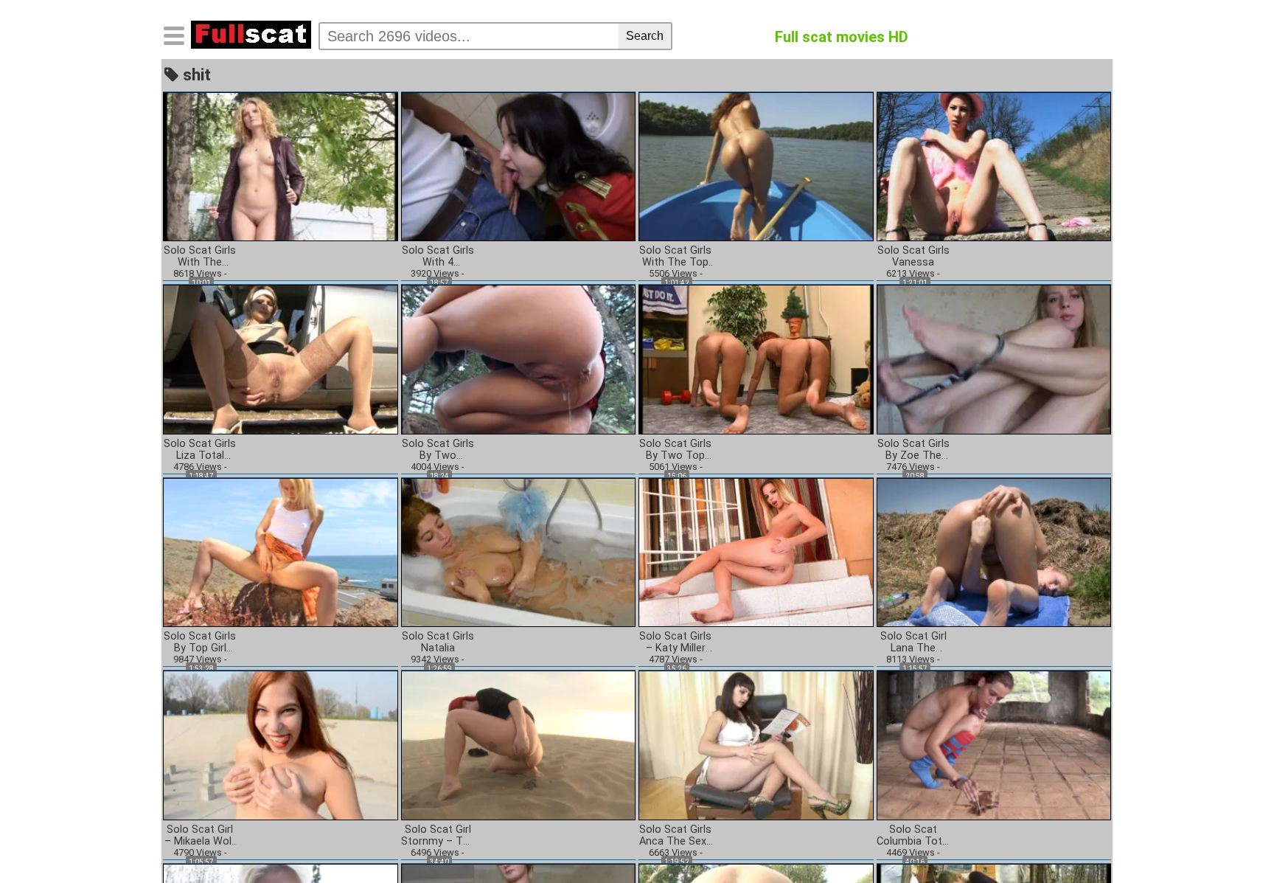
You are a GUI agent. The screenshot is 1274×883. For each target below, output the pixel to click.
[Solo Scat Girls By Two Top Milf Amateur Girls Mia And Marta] (756, 359)
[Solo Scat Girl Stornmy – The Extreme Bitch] (518, 745)
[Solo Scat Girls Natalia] (518, 551)
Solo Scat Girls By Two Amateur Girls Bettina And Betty (438, 450)
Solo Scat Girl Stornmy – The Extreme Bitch (438, 836)
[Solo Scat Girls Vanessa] (994, 166)
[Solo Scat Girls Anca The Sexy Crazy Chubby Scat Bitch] (756, 745)
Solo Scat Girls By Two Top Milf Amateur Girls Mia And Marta (675, 450)
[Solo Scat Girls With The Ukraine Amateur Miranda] (280, 166)
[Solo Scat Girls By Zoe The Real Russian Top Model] (994, 359)
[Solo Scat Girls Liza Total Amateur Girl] (280, 359)
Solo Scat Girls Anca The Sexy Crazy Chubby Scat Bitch (675, 836)
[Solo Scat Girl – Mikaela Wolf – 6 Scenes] (280, 745)
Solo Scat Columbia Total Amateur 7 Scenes (913, 836)
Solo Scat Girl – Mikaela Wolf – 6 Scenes (200, 836)
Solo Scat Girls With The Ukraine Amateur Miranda (200, 257)
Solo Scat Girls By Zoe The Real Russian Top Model (913, 450)
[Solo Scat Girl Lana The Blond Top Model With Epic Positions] (994, 551)
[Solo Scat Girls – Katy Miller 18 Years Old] (756, 551)
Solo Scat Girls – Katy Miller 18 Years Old (675, 642)
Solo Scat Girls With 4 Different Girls (438, 257)
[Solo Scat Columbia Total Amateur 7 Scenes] (994, 745)
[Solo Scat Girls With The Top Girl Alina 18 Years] (756, 166)
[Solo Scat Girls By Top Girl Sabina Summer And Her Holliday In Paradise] (280, 551)
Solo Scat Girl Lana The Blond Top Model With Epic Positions (913, 642)
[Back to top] (1233, 841)
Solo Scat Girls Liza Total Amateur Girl (200, 450)
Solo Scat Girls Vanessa (913, 257)
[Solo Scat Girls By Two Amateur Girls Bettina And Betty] (518, 359)
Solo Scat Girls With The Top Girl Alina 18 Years (675, 257)
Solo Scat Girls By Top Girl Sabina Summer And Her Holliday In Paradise (200, 642)
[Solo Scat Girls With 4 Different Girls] (518, 166)
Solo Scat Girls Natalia (438, 642)
